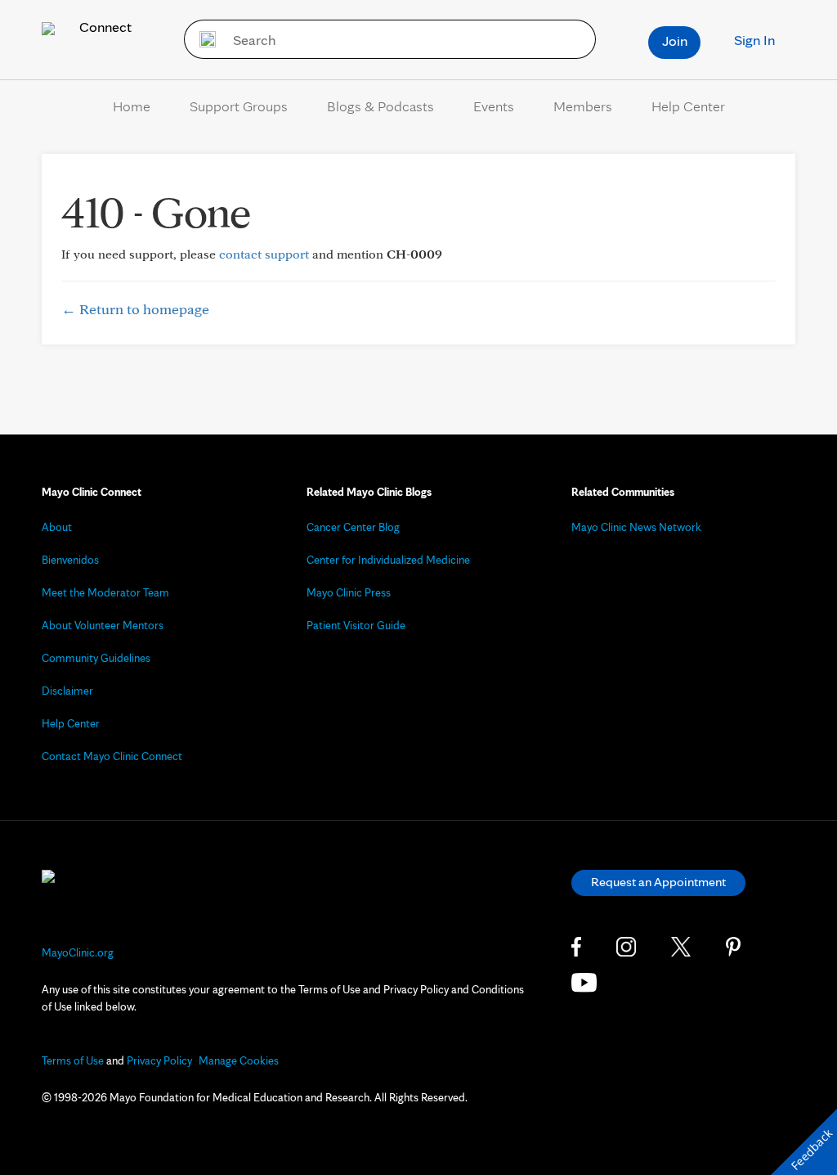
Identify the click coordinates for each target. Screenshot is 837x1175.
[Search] (202, 39)
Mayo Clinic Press (349, 592)
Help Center (688, 106)
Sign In (754, 39)
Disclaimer (67, 690)
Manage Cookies (239, 1060)
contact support (264, 254)
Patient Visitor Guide (356, 625)
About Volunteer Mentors (102, 625)
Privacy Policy (159, 1060)
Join (674, 40)
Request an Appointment (658, 881)
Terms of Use (73, 1060)
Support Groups (239, 106)
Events (493, 106)
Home (131, 106)
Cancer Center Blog (353, 526)
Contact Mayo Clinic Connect (112, 756)
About (57, 526)
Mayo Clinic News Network (636, 526)
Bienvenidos (70, 559)
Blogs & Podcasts (380, 106)
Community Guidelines (96, 657)
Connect (104, 26)
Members (582, 106)
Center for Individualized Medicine (388, 559)
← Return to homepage (135, 308)
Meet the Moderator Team (105, 592)
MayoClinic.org (78, 952)
